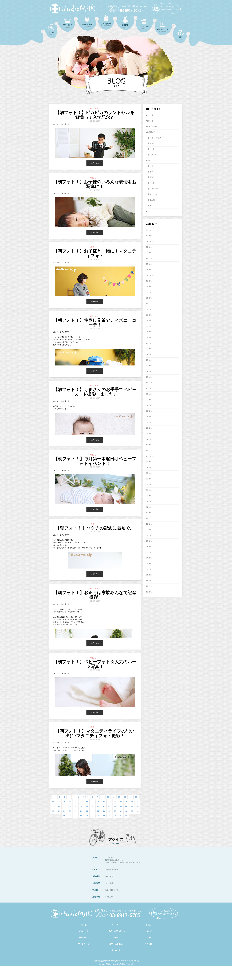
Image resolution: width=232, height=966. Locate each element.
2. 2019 (150, 434)
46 (126, 806)
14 (125, 797)
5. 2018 (150, 484)
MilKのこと (84, 931)
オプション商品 (116, 944)
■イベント (149, 115)
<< (54, 797)
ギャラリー (116, 925)
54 (81, 811)
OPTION (143, 27)
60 (115, 811)
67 (76, 816)
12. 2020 (149, 360)
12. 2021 (149, 343)
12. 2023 (149, 281)
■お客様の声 (150, 132)
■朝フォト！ (150, 121)
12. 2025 (149, 236)
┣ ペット (150, 149)
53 (76, 811)
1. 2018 (150, 507)
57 (98, 811)
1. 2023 (150, 298)
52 (70, 811)
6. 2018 (150, 479)
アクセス (148, 944)
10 (102, 797)
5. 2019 (150, 417)
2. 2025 (150, 253)
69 (87, 816)
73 (109, 816)
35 (64, 806)
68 (81, 816)
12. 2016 (149, 581)
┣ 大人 (149, 206)
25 (98, 802)
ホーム (84, 925)
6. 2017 (150, 547)
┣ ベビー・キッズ (153, 138)
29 (121, 802)
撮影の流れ (83, 938)
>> (126, 816)
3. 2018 (150, 496)
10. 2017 (149, 524)
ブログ (148, 938)
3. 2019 (150, 428)
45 (121, 806)
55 (87, 811)
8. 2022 (150, 315)
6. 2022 (150, 321)
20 (70, 802)
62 (126, 811)
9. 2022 (150, 309)
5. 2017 (150, 552)
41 (98, 806)
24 (92, 802)
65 (64, 816)
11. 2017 (149, 518)
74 (115, 816)
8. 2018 (150, 467)
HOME (51, 33)
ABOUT (67, 26)
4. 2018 (150, 490)
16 (136, 797)
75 (121, 816)
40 (92, 806)
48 (138, 806)
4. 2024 (150, 275)
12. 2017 (149, 513)
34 (59, 806)
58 (104, 811)
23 (87, 802)
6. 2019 (150, 411)
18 (59, 802)
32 (138, 802)
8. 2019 (150, 400)
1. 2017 (150, 575)
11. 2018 (149, 451)
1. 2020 (150, 371)
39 (87, 806)
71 (98, 816)
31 (132, 802)
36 (70, 806)
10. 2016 (149, 592)
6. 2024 (150, 270)
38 (81, 806)
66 (70, 816)
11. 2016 (149, 586)
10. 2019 (149, 388)
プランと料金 (83, 944)
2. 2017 (150, 569)
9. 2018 (150, 462)
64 (138, 811)
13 (119, 797)
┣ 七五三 (150, 143)
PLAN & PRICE (106, 25)
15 (130, 797)
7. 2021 (150, 354)
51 (64, 811)
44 (115, 806)
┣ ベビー (150, 166)
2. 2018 (150, 501)
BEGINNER (87, 25)
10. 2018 (149, 456)
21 (76, 802)
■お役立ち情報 (151, 126)
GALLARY (162, 30)
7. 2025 (150, 241)
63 (132, 811)
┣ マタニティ (152, 155)
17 (53, 802)
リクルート (116, 950)
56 (92, 811)
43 (109, 806)
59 (109, 811)
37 (76, 806)
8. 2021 (150, 349)
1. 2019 (150, 439)
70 (92, 816)
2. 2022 (150, 338)
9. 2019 (150, 394)
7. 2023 (150, 287)
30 (126, 802)
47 (132, 806)
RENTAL (125, 26)
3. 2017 (150, 564)
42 (104, 806)
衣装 (116, 938)
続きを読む (95, 163)
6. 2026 (150, 230)
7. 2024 (150, 264)
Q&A (180, 38)
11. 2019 (149, 383)
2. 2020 (150, 366)
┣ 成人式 (150, 200)
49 (53, 811)
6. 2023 (150, 292)
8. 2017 (150, 535)
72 (104, 816)
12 (114, 797)
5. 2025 (150, 247)
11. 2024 (149, 258)
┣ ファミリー (152, 189)
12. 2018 (149, 445)
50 (59, 811)
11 (108, 797)
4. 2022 (150, 332)
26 (104, 802)
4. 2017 (150, 558)
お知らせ (148, 931)
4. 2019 (150, 422)
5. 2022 (150, 326)
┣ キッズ (150, 172)
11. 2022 (149, 304)
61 (121, 811)
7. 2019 (150, 405)
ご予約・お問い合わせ (116, 931)
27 (109, 802)
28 (115, 802)
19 (64, 802)
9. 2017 (150, 530)
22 (81, 802)
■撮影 (148, 160)
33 (53, 806)
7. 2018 (150, 473)
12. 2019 (149, 377)
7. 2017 (150, 541)
